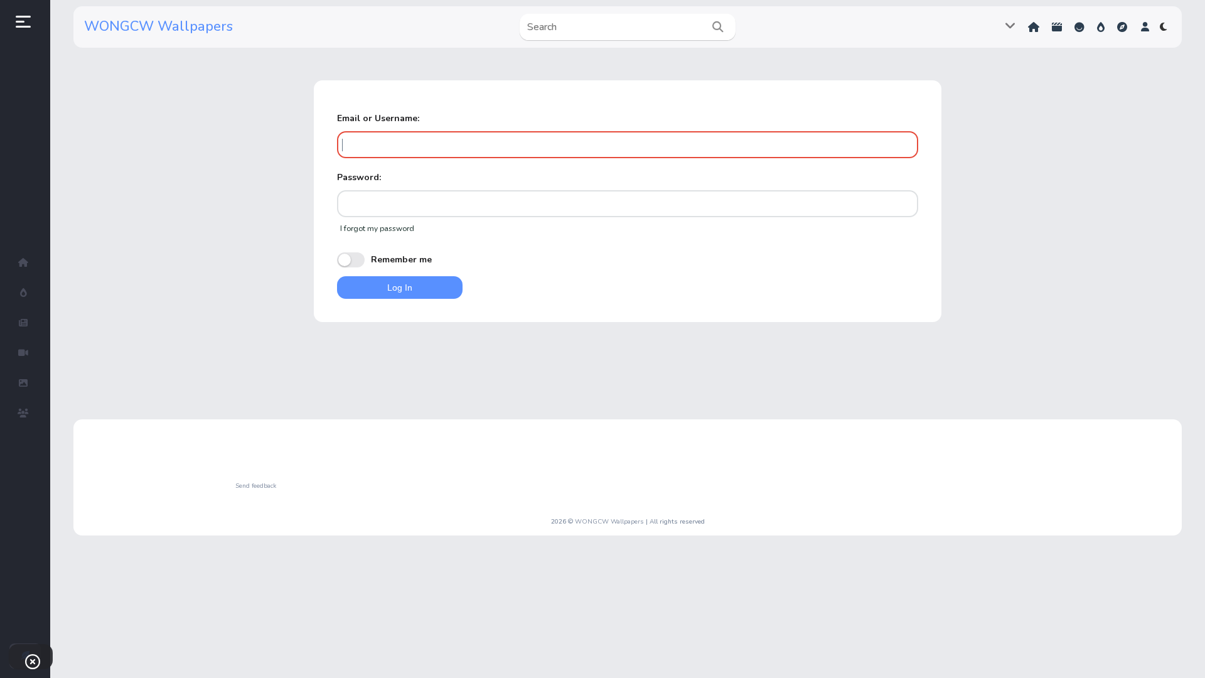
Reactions (1080, 27)
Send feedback (255, 486)
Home (1035, 27)
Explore (1123, 27)
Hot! (1102, 27)
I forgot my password (377, 228)
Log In (399, 287)
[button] (1145, 27)
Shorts (1058, 27)
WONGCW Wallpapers (158, 26)
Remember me (401, 260)
